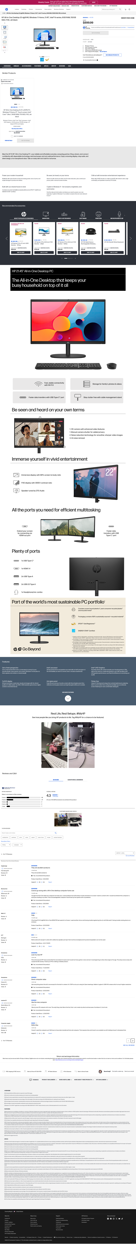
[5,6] (25, 190)
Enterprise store (34, 1224)
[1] (99, 178)
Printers (31, 9)
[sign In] (129, 9)
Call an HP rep (33, 1220)
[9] (81, 671)
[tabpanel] (68, 241)
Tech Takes (7, 1229)
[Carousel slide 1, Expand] (44, 39)
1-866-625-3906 (65, 6)
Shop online (33, 1218)
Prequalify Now (131, 27)
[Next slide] (5, 52)
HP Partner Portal (85, 1220)
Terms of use (69, 1237)
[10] (94, 675)
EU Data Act (115, 1237)
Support (68, 9)
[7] (37, 190)
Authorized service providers (62, 1224)
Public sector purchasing (36, 1226)
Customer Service (86, 6)
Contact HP (7, 1218)
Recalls (6, 1237)
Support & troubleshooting (62, 1220)
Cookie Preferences (47, 1237)
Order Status (75, 6)
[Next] (78, 39)
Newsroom (7, 1227)
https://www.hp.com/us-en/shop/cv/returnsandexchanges (69, 1060)
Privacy (39, 1237)
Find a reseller (33, 1222)
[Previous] (11, 39)
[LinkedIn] (108, 1218)
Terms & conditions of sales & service (96, 1237)
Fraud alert (58, 1227)
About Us (7, 1216)
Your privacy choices (60, 1237)
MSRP (84, 20)
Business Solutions (59, 9)
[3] (96, 180)
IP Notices (108, 1237)
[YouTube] (119, 1218)
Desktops (23, 9)
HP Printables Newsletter (10, 1233)
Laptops (17, 9)
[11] (117, 686)
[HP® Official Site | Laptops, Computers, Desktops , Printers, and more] (6, 9)
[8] (25, 673)
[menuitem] (17, 9)
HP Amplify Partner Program (88, 1218)
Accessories (38, 9)
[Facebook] (111, 1218)
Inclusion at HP (8, 1226)
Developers (84, 1222)
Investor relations (9, 1222)
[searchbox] (110, 9)
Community (58, 1222)
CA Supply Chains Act (32, 1237)
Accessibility (22, 1237)
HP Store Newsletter (9, 1231)
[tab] (24, 215)
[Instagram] (113, 1218)
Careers (6, 1220)
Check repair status (60, 1226)
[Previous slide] (5, 23)
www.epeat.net (108, 638)
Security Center (59, 1229)
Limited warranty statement (80, 1237)
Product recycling (14, 1237)
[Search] (120, 9)
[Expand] (44, 49)
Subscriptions (48, 9)
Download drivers (60, 1218)
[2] (114, 178)
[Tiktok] (122, 1218)
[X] (116, 1218)
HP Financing (113, 6)
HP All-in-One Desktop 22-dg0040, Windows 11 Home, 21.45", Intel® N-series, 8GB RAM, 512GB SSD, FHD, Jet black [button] (36, 13)
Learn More (123, 27)
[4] (16, 190)
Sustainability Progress (10, 1224)
